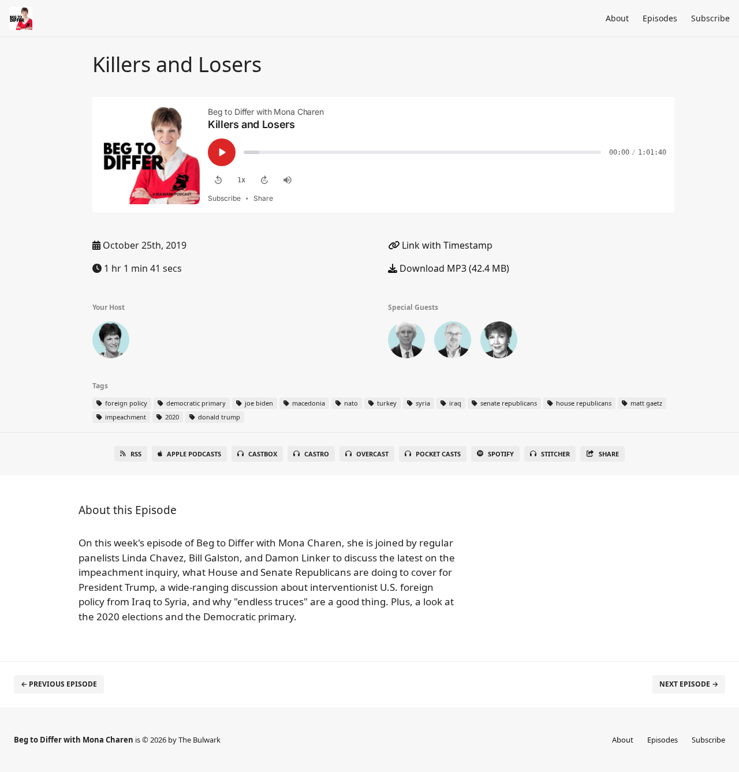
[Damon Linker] (452, 342)
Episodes (660, 18)
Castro (316, 453)
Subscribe (710, 18)
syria (422, 403)
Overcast (372, 453)
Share (609, 453)
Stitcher (555, 453)
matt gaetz (645, 403)
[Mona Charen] (110, 342)
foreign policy (125, 403)
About (617, 18)
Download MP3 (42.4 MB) (453, 268)
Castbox (262, 453)
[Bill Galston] (406, 342)
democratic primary (195, 403)
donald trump (218, 417)
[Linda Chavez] (498, 342)
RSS (135, 453)
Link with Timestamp (446, 245)
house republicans (582, 403)
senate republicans (508, 403)
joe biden (258, 403)
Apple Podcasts (194, 453)
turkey (386, 403)
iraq (454, 403)
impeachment (124, 417)
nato (350, 403)
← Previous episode (59, 684)
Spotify (501, 453)
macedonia (307, 403)
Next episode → (688, 684)
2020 (171, 417)
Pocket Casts (438, 453)
